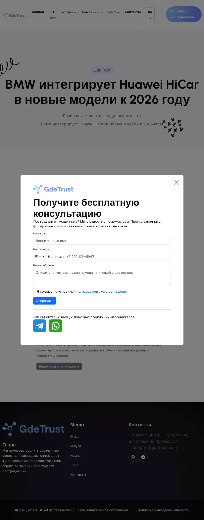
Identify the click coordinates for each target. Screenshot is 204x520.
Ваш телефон (41, 249)
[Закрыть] (176, 182)
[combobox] (39, 256)
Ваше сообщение (43, 265)
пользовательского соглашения (102, 291)
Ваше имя (39, 233)
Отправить (44, 301)
